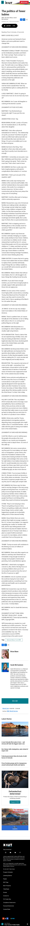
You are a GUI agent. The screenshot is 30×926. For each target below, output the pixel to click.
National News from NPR (14, 640)
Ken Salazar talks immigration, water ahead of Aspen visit (15, 750)
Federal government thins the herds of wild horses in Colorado (14, 757)
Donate (25, 2)
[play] (2, 924)
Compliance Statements (9, 902)
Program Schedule (8, 872)
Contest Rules (6, 909)
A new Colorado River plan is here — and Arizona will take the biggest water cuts (13, 743)
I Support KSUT (15, 802)
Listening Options (7, 875)
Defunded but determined (15, 792)
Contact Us (6, 895)
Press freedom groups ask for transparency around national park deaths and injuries (14, 764)
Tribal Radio (6, 889)
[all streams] (28, 924)
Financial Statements (8, 906)
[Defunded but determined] (15, 779)
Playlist (5, 879)
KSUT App (5, 882)
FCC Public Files (7, 899)
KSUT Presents (7, 885)
